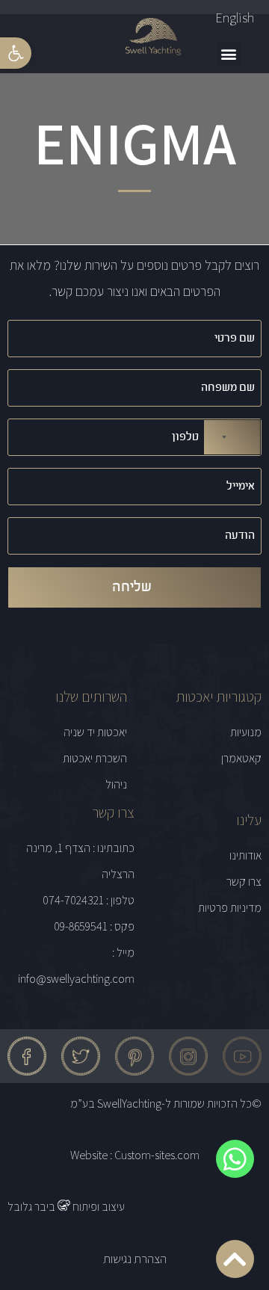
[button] (15, 53)
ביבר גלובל (32, 1207)
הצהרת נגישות (135, 1258)
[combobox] (232, 437)
